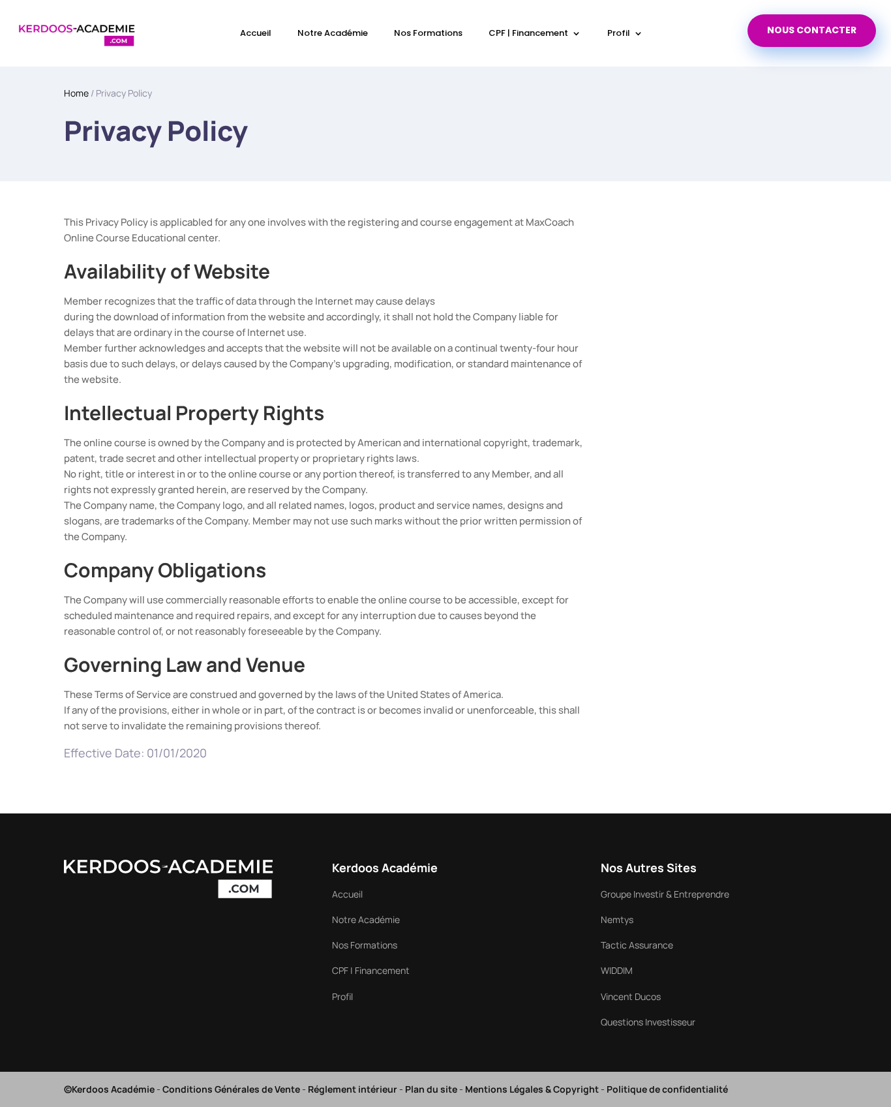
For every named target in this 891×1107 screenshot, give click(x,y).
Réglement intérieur (352, 1089)
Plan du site (431, 1089)
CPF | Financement (528, 33)
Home (76, 93)
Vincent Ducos (631, 996)
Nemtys (617, 919)
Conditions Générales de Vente (231, 1089)
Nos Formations (428, 33)
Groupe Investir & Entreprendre (665, 894)
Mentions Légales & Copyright (532, 1089)
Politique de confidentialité (667, 1089)
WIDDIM (617, 970)
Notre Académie (332, 33)
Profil (618, 33)
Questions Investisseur (648, 1022)
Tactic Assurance (637, 945)
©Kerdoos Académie (109, 1089)
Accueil (255, 33)
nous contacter (811, 30)
